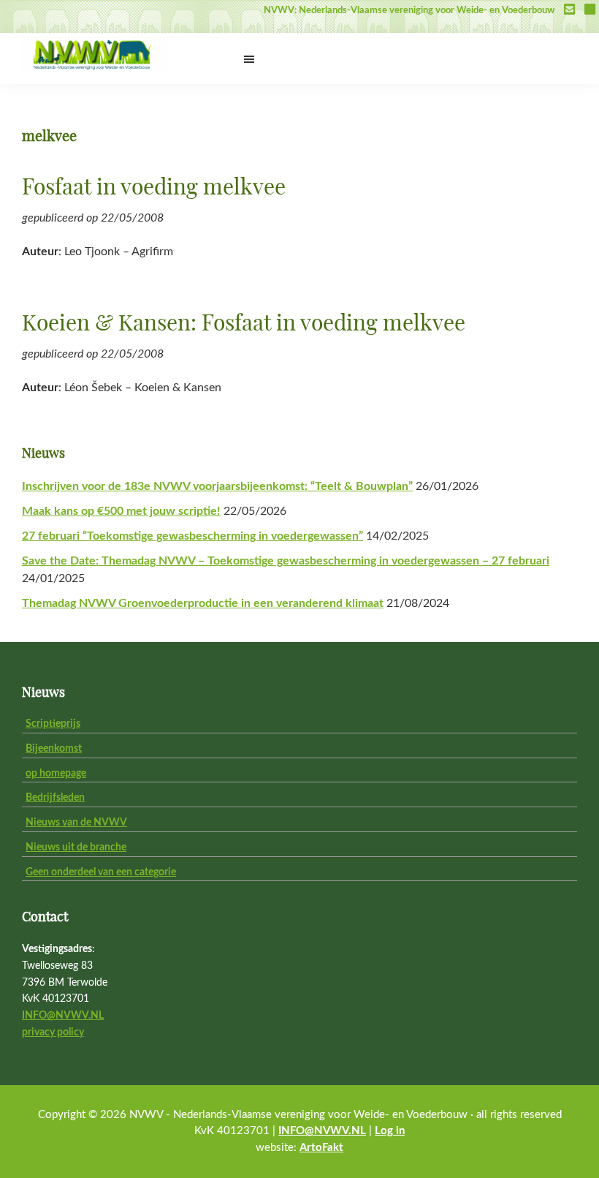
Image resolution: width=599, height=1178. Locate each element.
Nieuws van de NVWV (76, 823)
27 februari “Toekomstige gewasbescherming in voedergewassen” (192, 536)
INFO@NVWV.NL (63, 1016)
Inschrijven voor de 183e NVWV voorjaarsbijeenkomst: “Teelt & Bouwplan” (217, 486)
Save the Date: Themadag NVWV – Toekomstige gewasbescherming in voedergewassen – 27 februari (285, 561)
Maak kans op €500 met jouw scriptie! (121, 511)
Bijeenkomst (54, 749)
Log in (390, 1130)
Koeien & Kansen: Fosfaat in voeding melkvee (243, 324)
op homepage (56, 774)
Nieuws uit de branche (76, 847)
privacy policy (53, 1032)
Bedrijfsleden (55, 798)
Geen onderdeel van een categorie (101, 872)
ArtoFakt (321, 1147)
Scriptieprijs (53, 724)
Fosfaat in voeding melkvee (154, 188)
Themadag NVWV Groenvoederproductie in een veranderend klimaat (203, 603)
